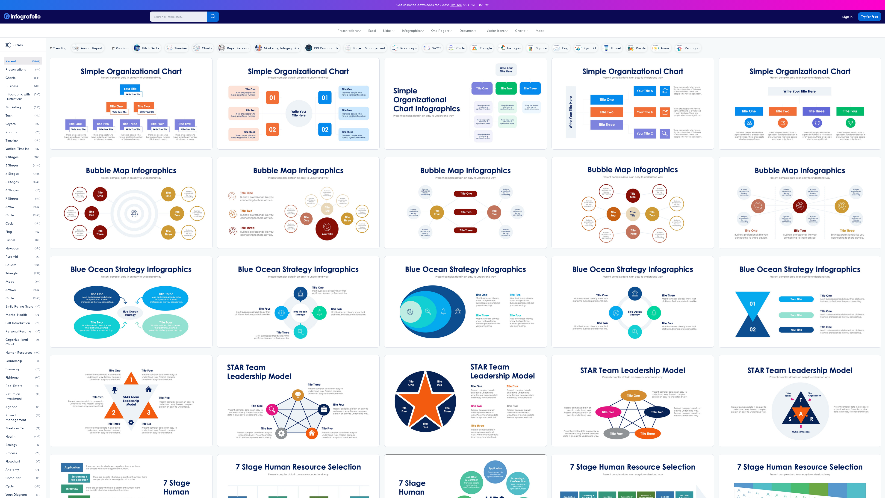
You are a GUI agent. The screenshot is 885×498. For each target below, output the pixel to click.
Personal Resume (23, 331)
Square (23, 264)
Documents (468, 30)
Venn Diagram (23, 494)
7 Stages (23, 198)
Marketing (23, 107)
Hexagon (23, 248)
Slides (387, 30)
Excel (372, 30)
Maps (540, 30)
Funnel (23, 239)
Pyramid (23, 256)
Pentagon (692, 48)
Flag (23, 231)
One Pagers (440, 30)
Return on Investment (23, 396)
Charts (520, 30)
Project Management (23, 417)
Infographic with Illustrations (23, 96)
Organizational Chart (23, 341)
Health (23, 436)
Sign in (847, 16)
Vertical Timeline (23, 148)
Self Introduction (23, 322)
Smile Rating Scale (23, 306)
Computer (23, 477)
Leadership (23, 360)
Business (23, 85)
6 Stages (23, 190)
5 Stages (23, 181)
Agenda (23, 406)
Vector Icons (495, 30)
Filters (18, 44)
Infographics (411, 30)
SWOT (436, 48)
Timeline (23, 140)
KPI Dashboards (326, 48)
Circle (23, 215)
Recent (23, 61)
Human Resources (23, 352)
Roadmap (23, 132)
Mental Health (23, 314)
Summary (23, 369)
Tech (23, 115)
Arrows (23, 289)
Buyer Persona (238, 48)
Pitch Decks (150, 48)
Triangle (23, 273)
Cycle (23, 223)
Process (23, 453)
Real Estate (23, 385)
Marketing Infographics (281, 48)
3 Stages (23, 165)
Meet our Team (23, 428)
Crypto (23, 123)
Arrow (23, 206)
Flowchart (23, 461)
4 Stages (23, 173)
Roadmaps (408, 48)
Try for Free (869, 16)
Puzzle (641, 48)
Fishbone (23, 377)
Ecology (23, 444)
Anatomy (23, 469)
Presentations (347, 30)
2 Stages (23, 156)
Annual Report (91, 48)
